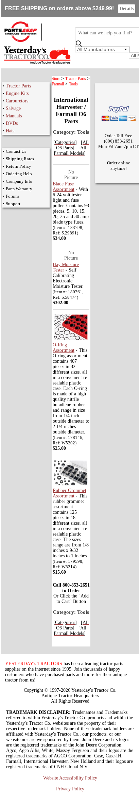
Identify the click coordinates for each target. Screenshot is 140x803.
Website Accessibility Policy (70, 778)
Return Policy (18, 166)
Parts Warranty (19, 188)
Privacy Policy (70, 788)
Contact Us (16, 151)
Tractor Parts (18, 85)
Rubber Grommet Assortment (69, 493)
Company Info (19, 181)
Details (127, 8)
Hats (10, 130)
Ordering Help (19, 173)
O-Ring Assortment (63, 347)
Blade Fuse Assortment (63, 186)
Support (13, 203)
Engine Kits (17, 93)
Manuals (14, 115)
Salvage (13, 108)
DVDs (12, 123)
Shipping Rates (20, 158)
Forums (12, 196)
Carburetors (17, 100)
